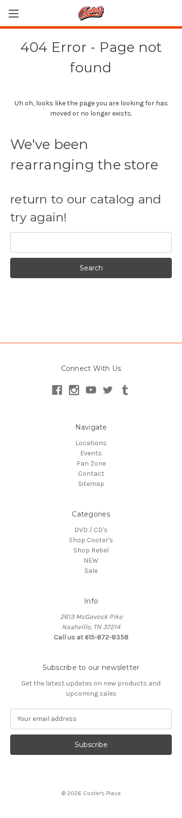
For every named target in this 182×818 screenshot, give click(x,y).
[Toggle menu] (13, 13)
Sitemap (91, 484)
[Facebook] (57, 390)
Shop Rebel (91, 550)
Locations (91, 443)
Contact (91, 473)
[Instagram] (74, 390)
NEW (91, 560)
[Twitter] (108, 390)
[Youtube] (91, 390)
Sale (91, 571)
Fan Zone (91, 463)
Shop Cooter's (91, 540)
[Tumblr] (125, 390)
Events (91, 453)
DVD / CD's (91, 530)
